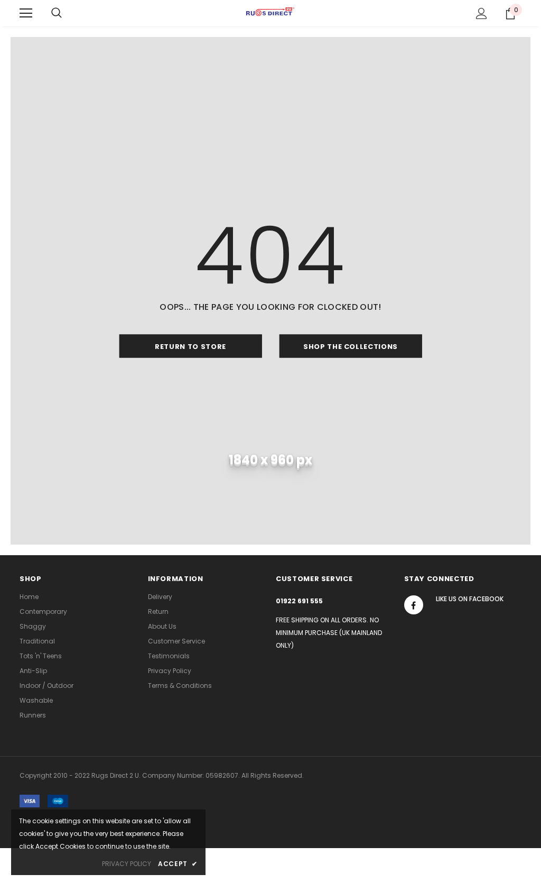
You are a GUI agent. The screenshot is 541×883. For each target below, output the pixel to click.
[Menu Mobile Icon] (26, 13)
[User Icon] (481, 13)
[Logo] (270, 13)
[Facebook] (413, 604)
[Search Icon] (56, 13)
